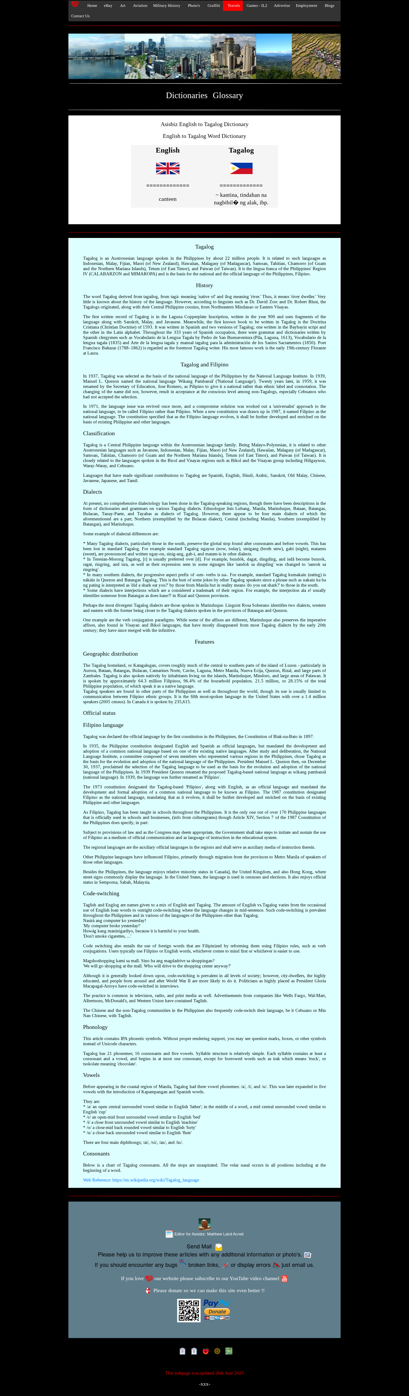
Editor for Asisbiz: (208, 1234)
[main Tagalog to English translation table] (241, 176)
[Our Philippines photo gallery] (204, 56)
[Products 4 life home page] (228, 1352)
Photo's (193, 5)
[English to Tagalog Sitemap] (181, 1352)
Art (121, 5)
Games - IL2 (256, 5)
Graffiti (213, 5)
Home (90, 5)
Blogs (328, 5)
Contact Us (80, 16)
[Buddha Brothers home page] (216, 1352)
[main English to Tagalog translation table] (168, 176)
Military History (166, 5)
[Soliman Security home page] (205, 1352)
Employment (306, 5)
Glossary (228, 95)
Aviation (139, 5)
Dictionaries (187, 95)
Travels (233, 5)
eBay (107, 5)
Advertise (281, 5)
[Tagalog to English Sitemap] (193, 1352)
